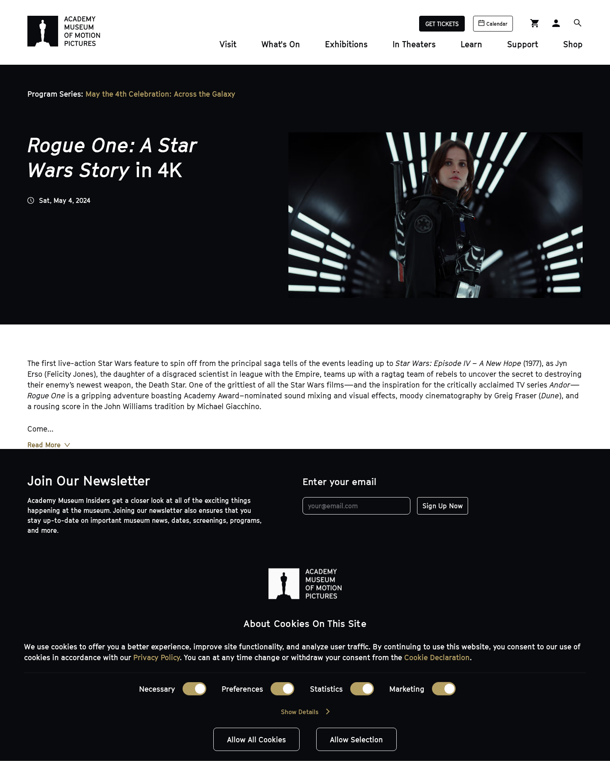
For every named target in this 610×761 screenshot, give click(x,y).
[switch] (282, 688)
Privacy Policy (156, 657)
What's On (280, 44)
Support (522, 44)
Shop (573, 44)
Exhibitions (346, 44)
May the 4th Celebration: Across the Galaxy (160, 93)
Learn (471, 44)
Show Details (299, 711)
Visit (228, 44)
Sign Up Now (442, 506)
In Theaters (414, 44)
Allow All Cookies (256, 739)
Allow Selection (356, 739)
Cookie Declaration (437, 657)
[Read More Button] (49, 445)
